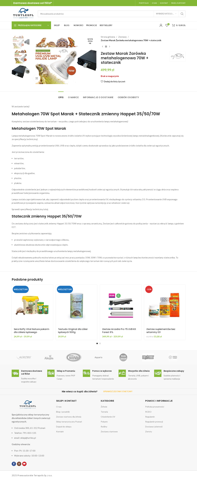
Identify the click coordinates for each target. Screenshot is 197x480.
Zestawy (122, 36)
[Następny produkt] (109, 46)
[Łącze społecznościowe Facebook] (14, 464)
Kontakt (60, 431)
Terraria (104, 411)
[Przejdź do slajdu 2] (100, 343)
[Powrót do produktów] (106, 46)
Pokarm (104, 421)
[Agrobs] (24, 357)
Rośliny (104, 426)
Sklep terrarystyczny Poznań (69, 421)
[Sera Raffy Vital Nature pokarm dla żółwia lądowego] (32, 305)
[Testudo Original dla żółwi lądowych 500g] (76, 305)
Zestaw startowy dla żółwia (68, 416)
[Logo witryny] (23, 13)
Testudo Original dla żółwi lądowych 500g (72, 331)
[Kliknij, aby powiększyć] (36, 78)
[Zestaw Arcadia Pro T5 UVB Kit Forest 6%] (120, 305)
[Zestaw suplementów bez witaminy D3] (164, 305)
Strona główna (108, 36)
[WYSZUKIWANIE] (182, 13)
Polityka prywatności (154, 406)
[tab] (61, 95)
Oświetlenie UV (108, 416)
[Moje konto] (161, 25)
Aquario (98, 357)
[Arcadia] (123, 357)
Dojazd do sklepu (63, 426)
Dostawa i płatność (154, 426)
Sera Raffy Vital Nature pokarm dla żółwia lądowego (31, 331)
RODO (148, 411)
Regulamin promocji (154, 421)
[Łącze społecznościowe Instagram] (19, 464)
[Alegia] (48, 357)
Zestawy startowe (109, 431)
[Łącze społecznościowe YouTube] (24, 464)
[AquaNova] (73, 357)
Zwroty (148, 431)
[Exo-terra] (148, 357)
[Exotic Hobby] (173, 357)
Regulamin (150, 416)
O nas (59, 406)
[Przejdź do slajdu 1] (97, 343)
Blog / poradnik (63, 411)
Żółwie (104, 406)
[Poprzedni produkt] (102, 46)
